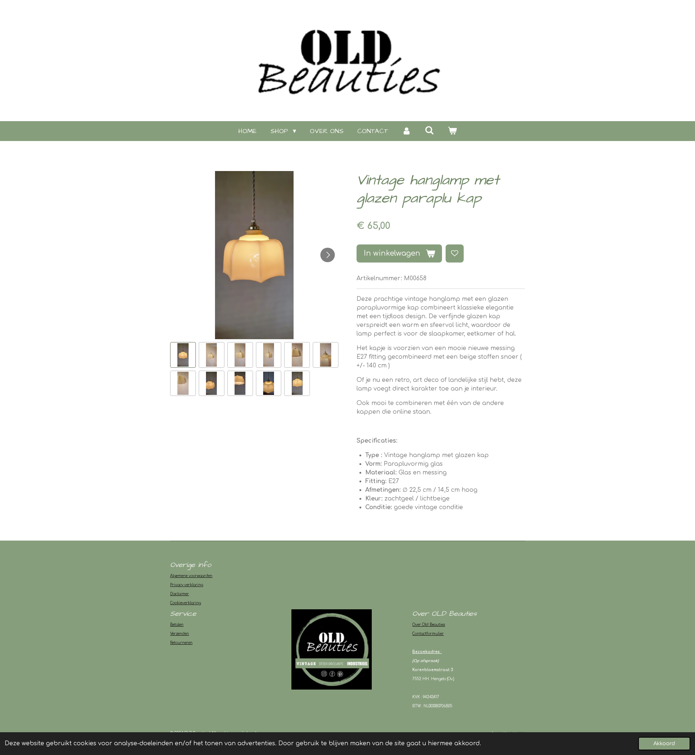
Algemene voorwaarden (191, 576)
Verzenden (179, 634)
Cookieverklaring (185, 603)
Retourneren (181, 643)
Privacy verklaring (186, 585)
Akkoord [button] (664, 743)
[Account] (406, 131)
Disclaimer (179, 594)
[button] (183, 355)
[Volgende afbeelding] (327, 255)
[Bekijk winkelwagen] (452, 131)
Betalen (177, 625)
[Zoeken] (429, 130)
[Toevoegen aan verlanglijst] (455, 253)
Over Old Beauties (428, 625)
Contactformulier (428, 634)
